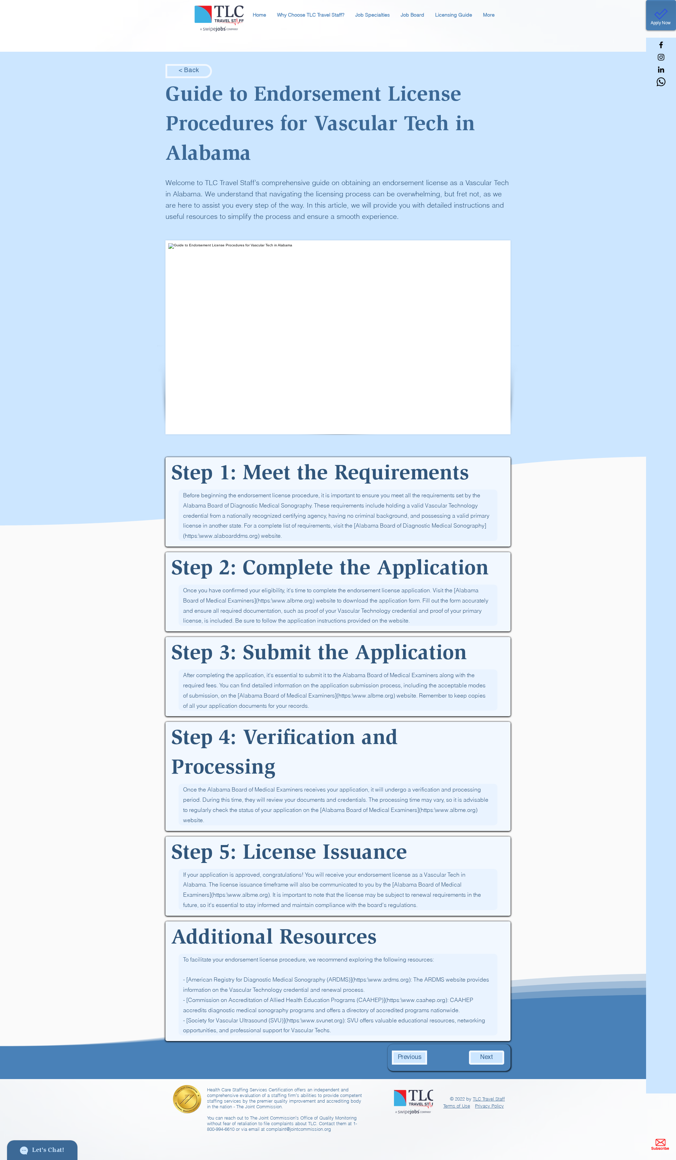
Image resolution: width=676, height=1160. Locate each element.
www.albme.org (293, 600)
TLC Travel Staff (489, 1099)
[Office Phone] (661, 81)
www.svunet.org (322, 1020)
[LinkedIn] (661, 69)
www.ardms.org (389, 979)
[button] (310, 15)
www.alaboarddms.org (229, 535)
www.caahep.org (423, 999)
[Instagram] (661, 57)
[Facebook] (661, 44)
